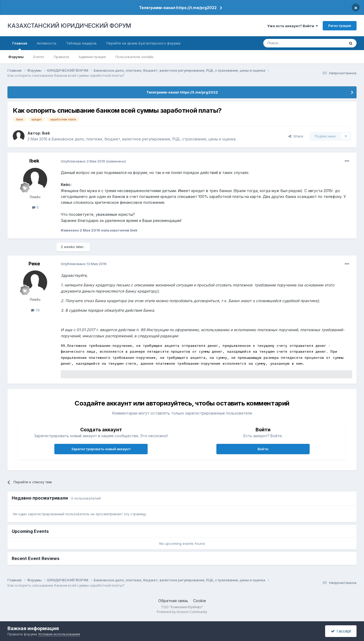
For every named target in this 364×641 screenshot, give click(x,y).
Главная (19, 43)
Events (38, 57)
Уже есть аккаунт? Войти (291, 26)
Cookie (199, 600)
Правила (61, 57)
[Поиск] (351, 43)
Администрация (92, 57)
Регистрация (339, 25)
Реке (34, 263)
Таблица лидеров (81, 43)
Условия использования (59, 634)
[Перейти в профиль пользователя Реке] (35, 282)
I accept (343, 631)
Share (297, 136)
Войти (263, 449)
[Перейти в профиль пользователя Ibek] (19, 136)
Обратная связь (173, 600)
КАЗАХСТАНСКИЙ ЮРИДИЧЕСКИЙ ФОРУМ (69, 25)
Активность (46, 43)
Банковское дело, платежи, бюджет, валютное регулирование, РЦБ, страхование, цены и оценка (144, 139)
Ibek (46, 133)
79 (37, 310)
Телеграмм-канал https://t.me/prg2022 (178, 7)
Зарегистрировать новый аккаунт (101, 449)
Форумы (16, 57)
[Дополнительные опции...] (347, 161)
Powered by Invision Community (182, 612)
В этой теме (328, 43)
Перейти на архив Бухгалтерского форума (143, 43)
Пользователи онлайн (134, 57)
